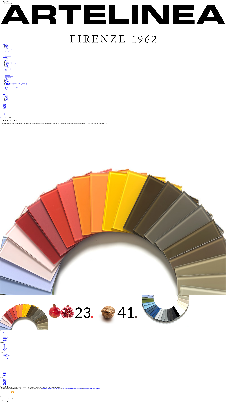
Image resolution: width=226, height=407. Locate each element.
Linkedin (4, 375)
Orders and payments (66, 388)
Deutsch (4, 382)
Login (4, 364)
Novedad (4, 339)
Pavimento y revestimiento (8, 335)
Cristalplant (5, 348)
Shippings (80, 388)
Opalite (4, 346)
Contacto (4, 360)
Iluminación (5, 338)
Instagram (4, 370)
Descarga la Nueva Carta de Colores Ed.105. (8, 125)
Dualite (4, 345)
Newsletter (5, 366)
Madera (4, 349)
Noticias (2, 117)
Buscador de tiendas (6, 355)
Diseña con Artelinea (7, 358)
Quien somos (5, 354)
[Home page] (113, 42)
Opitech (4, 347)
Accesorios (5, 333)
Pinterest (4, 372)
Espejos (4, 334)
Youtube (4, 373)
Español (4, 383)
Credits (98, 388)
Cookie (59, 388)
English (4, 380)
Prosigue (2, 404)
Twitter (4, 374)
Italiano (4, 379)
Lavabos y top (5, 337)
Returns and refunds (74, 388)
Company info (94, 388)
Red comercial (5, 356)
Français (4, 381)
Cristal (4, 344)
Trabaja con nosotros (7, 359)
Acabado (4, 350)
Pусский (4, 384)
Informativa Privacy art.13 (53, 388)
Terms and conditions (87, 388)
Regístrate (5, 365)
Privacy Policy (44, 388)
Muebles (4, 332)
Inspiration (5, 340)
